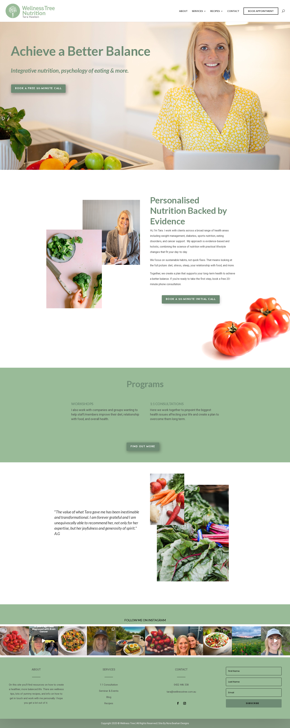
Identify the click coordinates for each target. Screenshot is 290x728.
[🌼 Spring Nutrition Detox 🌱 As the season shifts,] (217, 640)
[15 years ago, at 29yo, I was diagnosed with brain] (43, 640)
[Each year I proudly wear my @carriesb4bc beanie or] (101, 640)
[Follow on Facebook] (178, 703)
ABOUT (183, 11)
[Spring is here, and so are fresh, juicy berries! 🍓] (159, 640)
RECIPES (215, 11)
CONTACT (233, 11)
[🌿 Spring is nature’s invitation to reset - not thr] (130, 640)
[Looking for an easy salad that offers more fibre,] (72, 640)
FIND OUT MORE (143, 446)
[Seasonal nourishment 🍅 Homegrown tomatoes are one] (14, 640)
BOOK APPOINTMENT (261, 11)
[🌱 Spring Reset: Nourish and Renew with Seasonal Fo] (246, 640)
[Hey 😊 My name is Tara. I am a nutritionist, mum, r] (275, 640)
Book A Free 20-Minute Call (38, 88)
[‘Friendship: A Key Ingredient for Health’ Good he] (188, 640)
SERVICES (197, 11)
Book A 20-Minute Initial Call (191, 299)
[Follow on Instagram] (184, 703)
